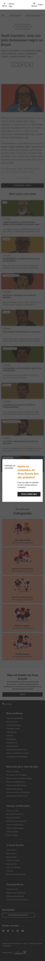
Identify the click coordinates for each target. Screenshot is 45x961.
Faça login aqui (29, 494)
